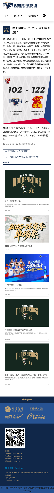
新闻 (33, 144)
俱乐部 (17, 16)
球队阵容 (32, 16)
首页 (6, 16)
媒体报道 (22, 144)
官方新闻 (28, 144)
